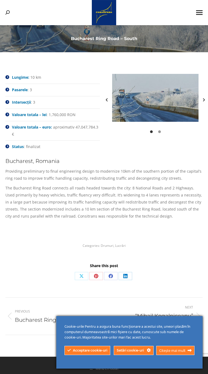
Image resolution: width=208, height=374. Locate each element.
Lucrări (120, 245)
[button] (106, 100)
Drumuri (107, 245)
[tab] (151, 131)
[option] (155, 98)
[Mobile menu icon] (199, 12)
